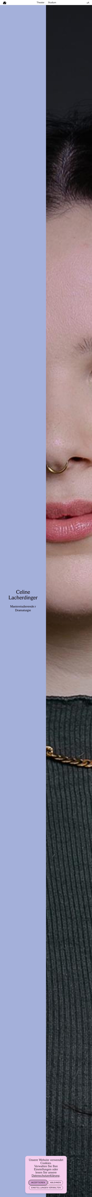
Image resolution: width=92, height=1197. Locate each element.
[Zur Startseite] (5, 2)
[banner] (46, 2)
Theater (40, 3)
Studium (52, 3)
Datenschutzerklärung (46, 1175)
